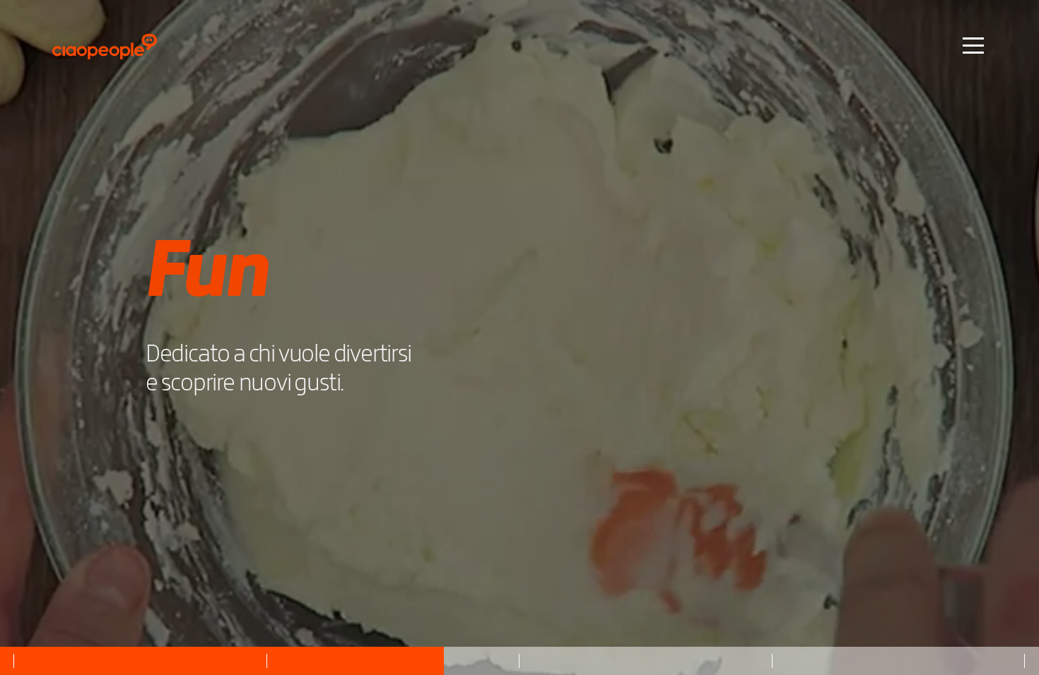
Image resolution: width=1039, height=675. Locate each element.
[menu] (973, 44)
